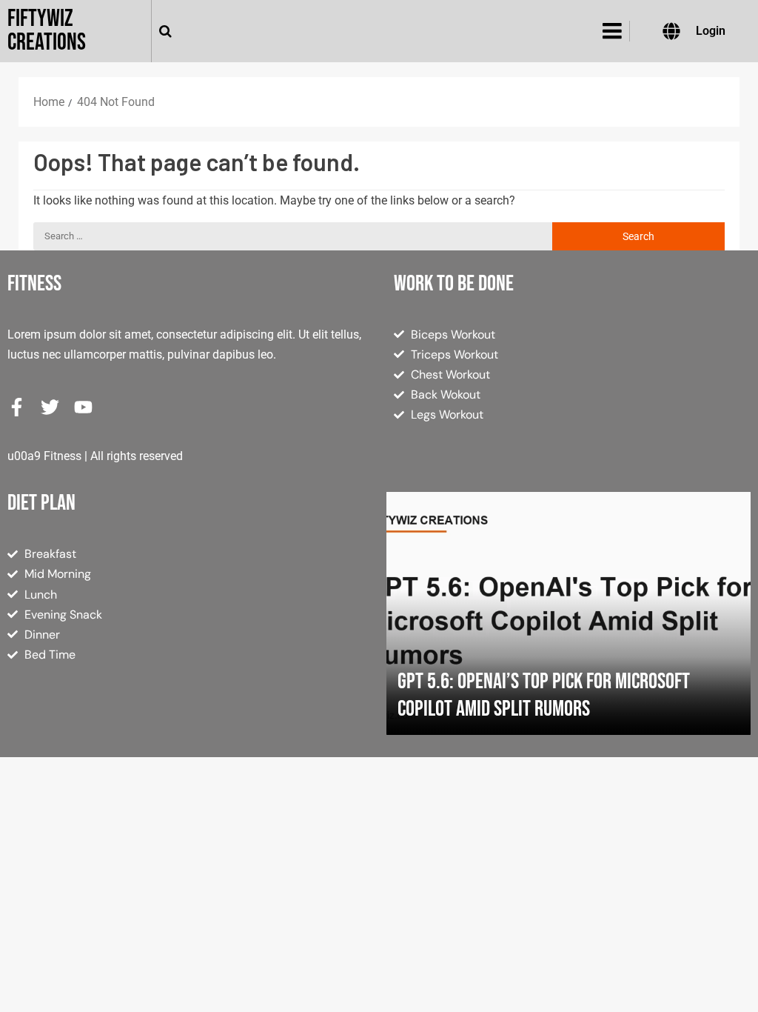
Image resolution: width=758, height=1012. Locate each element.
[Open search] (165, 31)
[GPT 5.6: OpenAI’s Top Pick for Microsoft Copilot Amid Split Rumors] (568, 613)
